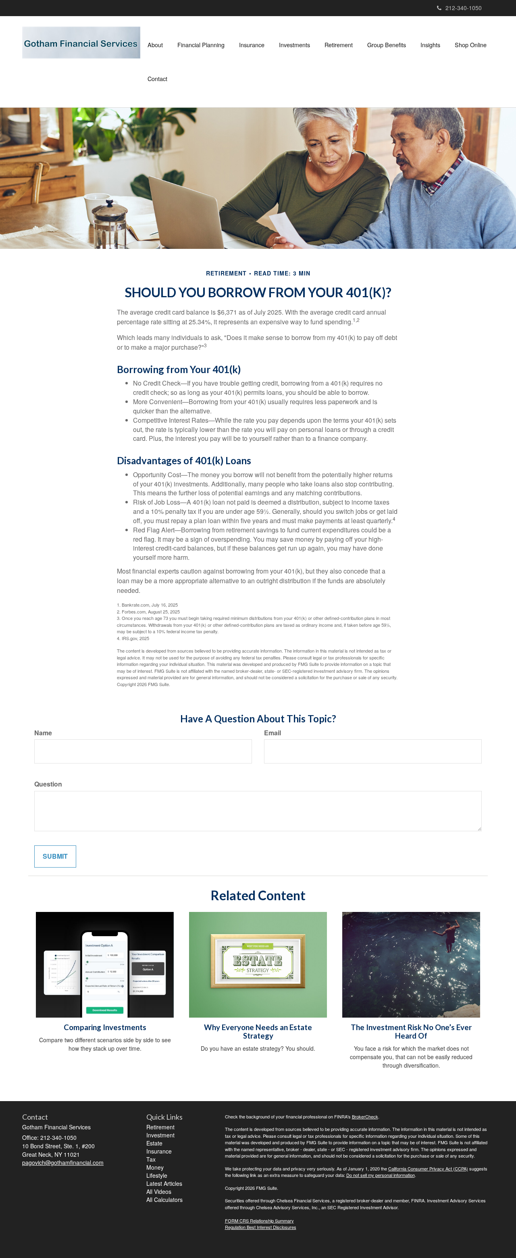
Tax (151, 1159)
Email (272, 732)
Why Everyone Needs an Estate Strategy (258, 1031)
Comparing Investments (105, 1027)
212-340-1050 (463, 8)
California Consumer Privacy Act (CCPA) (428, 1168)
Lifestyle (156, 1175)
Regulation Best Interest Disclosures (260, 1227)
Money (155, 1167)
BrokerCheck (365, 1116)
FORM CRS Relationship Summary (259, 1220)
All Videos (158, 1191)
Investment (160, 1135)
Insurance (159, 1151)
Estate (154, 1143)
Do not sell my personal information (380, 1175)
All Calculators (164, 1199)
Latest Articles (164, 1183)
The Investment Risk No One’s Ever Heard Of (411, 1031)
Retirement (160, 1127)
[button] (155, 45)
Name (43, 732)
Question (48, 784)
